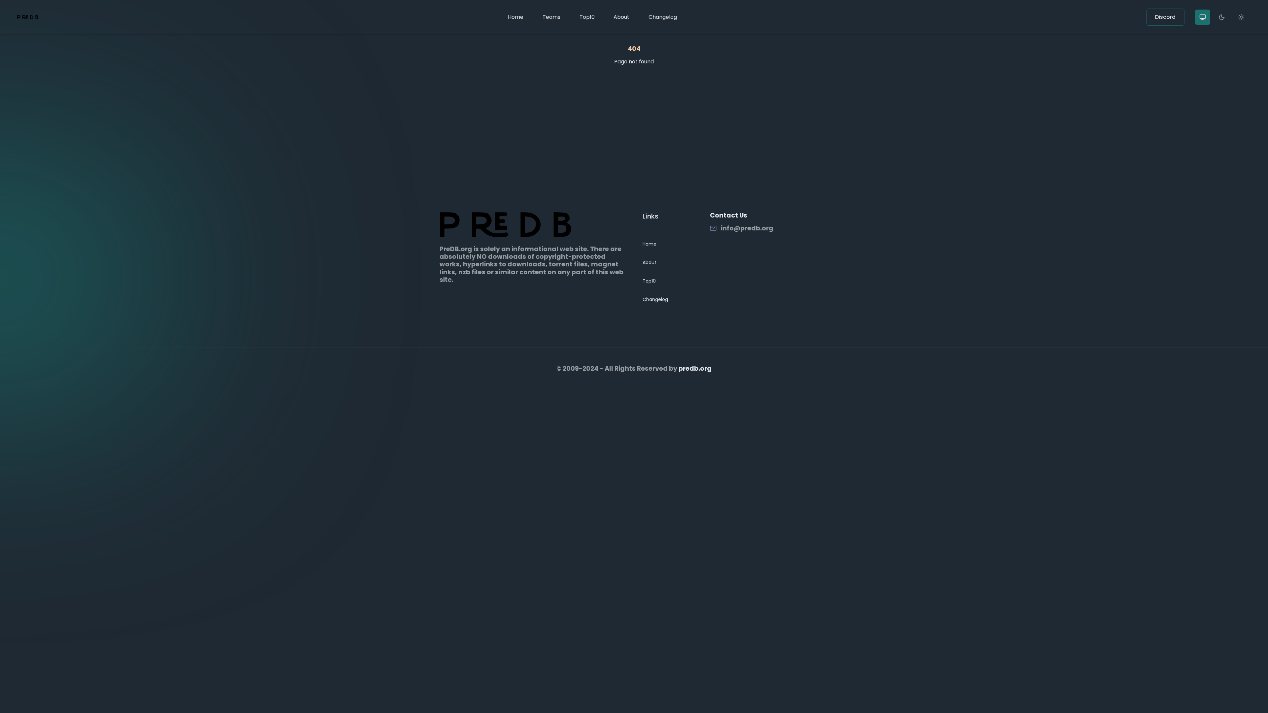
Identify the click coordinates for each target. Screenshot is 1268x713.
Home (515, 17)
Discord (1165, 17)
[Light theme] (1241, 17)
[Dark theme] (1221, 17)
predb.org (695, 368)
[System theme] (1202, 17)
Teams (551, 17)
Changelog (663, 17)
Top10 (587, 17)
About (621, 17)
